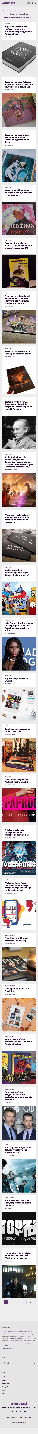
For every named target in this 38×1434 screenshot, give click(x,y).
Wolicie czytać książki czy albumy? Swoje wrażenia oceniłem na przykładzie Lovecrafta (17, 518)
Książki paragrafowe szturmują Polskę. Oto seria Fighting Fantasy (18, 1041)
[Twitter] (17, 1412)
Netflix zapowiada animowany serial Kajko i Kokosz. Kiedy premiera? (17, 572)
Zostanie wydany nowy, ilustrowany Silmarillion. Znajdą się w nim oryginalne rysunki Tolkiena (18, 405)
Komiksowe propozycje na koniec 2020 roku (17, 730)
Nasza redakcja (12, 1417)
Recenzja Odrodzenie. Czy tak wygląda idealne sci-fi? (18, 352)
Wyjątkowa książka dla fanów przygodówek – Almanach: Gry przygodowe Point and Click (18, 30)
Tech (4, 1390)
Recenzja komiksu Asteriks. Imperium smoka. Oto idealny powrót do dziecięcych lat (19, 84)
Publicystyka (9, 512)
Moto (4, 1377)
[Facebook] (13, 1412)
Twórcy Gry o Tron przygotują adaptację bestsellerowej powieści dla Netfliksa (18, 1096)
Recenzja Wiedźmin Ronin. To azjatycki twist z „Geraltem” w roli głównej (19, 192)
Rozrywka (8, 23)
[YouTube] (25, 1412)
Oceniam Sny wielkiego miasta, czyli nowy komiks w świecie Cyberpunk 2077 (18, 245)
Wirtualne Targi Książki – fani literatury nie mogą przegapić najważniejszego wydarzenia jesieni (18, 886)
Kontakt (28, 1417)
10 (30, 1302)
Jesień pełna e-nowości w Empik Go (17, 990)
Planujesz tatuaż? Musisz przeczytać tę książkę (17, 939)
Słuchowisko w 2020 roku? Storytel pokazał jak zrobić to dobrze (18, 1202)
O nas (21, 1417)
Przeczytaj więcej (7, 1349)
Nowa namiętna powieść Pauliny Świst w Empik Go (17, 780)
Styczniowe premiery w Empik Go (16, 679)
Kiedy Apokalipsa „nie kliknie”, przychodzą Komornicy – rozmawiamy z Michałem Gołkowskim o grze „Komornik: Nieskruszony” (19, 462)
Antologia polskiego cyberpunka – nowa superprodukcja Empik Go (17, 832)
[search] (34, 1363)
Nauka (4, 1380)
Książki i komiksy (10, 726)
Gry (6, 1250)
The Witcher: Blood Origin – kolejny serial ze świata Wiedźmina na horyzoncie (18, 1255)
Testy (4, 1393)
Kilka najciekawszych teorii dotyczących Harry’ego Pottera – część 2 (18, 1150)
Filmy (6, 1144)
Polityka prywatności (19, 1422)
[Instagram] (21, 1412)
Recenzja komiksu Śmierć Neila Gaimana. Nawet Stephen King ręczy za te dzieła (17, 138)
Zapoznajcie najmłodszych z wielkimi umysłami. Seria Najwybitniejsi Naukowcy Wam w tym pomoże (18, 300)
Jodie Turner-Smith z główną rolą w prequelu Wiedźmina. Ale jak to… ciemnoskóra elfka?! (19, 627)
